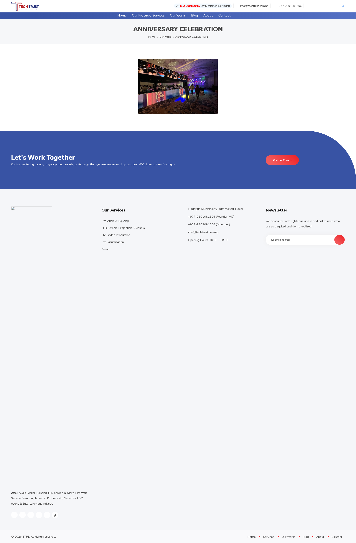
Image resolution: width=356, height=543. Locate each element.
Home (121, 15)
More (105, 249)
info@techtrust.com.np (254, 6)
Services (268, 537)
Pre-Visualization (113, 242)
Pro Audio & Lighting (115, 221)
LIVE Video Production (116, 235)
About (208, 15)
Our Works (178, 15)
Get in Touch (282, 160)
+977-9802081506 (202, 224)
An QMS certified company (203, 6)
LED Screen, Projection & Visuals (123, 228)
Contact (224, 15)
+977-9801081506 (289, 6)
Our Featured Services (148, 15)
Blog (194, 15)
